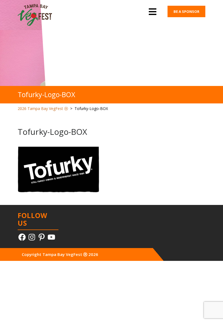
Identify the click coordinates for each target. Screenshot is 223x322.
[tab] (152, 12)
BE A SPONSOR (186, 11)
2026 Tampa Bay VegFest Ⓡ (43, 108)
